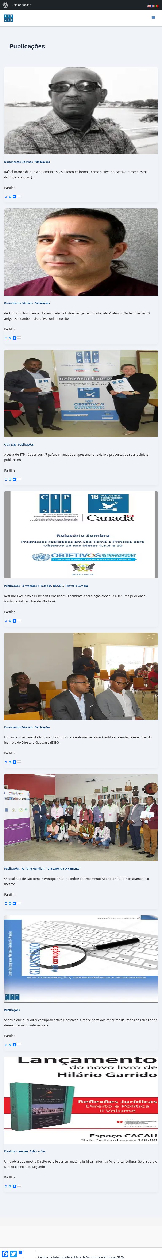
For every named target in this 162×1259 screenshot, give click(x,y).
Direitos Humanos (16, 1151)
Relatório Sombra (76, 586)
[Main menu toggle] (153, 18)
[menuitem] (5, 5)
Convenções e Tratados (36, 586)
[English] (149, 6)
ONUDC (58, 586)
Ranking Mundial (32, 868)
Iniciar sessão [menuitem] (22, 5)
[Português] (157, 6)
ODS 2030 (10, 444)
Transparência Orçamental (62, 868)
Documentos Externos (18, 162)
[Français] (153, 6)
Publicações (42, 162)
